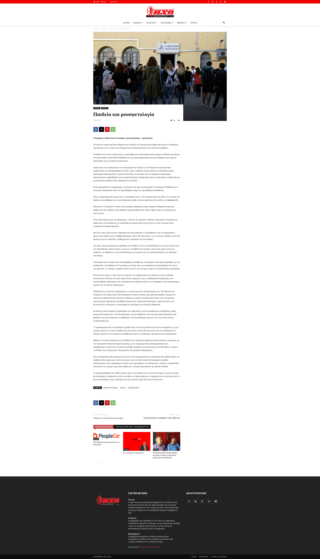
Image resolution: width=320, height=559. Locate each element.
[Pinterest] (107, 129)
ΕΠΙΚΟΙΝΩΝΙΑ (203, 557)
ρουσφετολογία (133, 388)
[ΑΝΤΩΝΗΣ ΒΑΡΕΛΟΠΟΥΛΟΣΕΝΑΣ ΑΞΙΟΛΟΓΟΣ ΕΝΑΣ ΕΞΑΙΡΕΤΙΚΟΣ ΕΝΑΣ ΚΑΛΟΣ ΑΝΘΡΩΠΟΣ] (166, 441)
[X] (221, 2)
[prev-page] (94, 462)
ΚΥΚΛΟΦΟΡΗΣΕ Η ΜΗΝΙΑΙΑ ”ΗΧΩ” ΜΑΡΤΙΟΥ (162, 418)
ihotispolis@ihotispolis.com (150, 547)
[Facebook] (208, 2)
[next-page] (98, 462)
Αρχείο (193, 23)
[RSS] (216, 2)
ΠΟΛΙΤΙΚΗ (151, 23)
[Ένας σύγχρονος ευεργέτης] (136, 441)
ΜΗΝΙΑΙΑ (181, 23)
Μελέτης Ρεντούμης (110, 388)
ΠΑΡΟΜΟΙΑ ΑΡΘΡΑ (103, 427)
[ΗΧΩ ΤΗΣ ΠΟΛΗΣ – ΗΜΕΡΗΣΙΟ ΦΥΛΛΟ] (160, 11)
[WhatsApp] (113, 129)
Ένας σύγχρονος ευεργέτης (133, 453)
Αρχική (126, 23)
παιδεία (123, 388)
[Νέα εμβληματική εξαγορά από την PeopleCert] (106, 436)
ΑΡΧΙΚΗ (194, 557)
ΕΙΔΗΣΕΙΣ (137, 23)
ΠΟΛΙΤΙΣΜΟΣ (166, 23)
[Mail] (212, 2)
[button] (224, 23)
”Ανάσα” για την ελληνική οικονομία (108, 418)
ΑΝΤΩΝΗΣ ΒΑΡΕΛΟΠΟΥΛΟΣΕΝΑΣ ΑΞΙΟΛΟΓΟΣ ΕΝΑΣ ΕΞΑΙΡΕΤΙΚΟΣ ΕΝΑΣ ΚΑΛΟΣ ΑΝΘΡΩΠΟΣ (165, 455)
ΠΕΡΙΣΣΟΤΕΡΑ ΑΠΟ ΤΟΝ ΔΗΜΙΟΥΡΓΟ (132, 427)
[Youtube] (225, 2)
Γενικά (96, 439)
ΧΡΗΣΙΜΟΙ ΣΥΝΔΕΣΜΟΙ (219, 557)
